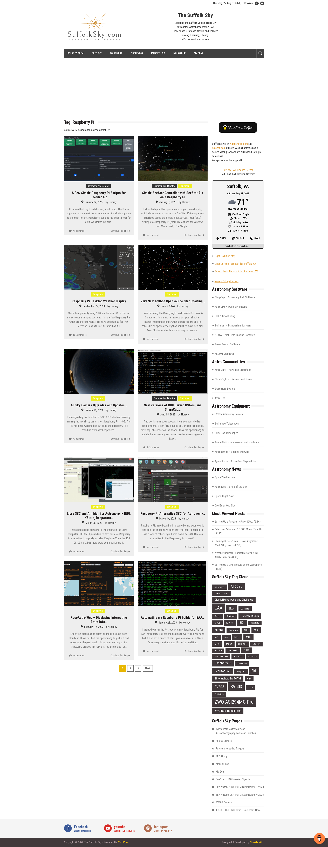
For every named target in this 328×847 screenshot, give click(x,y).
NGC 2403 (218, 651)
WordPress (123, 842)
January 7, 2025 (167, 202)
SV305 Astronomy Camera (229, 414)
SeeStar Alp (242, 663)
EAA (218, 608)
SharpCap (241, 671)
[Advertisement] (164, 91)
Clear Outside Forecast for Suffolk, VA (235, 263)
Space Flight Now (224, 496)
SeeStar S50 (222, 671)
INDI (242, 622)
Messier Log (158, 53)
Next (147, 668)
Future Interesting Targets (230, 748)
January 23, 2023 (168, 622)
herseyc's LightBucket (226, 281)
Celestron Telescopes (226, 433)
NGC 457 (242, 644)
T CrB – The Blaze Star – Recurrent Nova (238, 810)
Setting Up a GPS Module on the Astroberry (238, 564)
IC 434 (229, 622)
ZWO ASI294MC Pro (234, 702)
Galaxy (217, 616)
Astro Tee (220, 398)
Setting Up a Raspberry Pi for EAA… (234, 521)
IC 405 (217, 622)
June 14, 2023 (167, 414)
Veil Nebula (219, 694)
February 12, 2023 (94, 626)
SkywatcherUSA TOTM (228, 678)
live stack (233, 630)
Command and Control (98, 186)
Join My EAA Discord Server (238, 170)
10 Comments (80, 334)
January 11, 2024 (94, 410)
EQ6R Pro (245, 608)
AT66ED (236, 586)
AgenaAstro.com (239, 143)
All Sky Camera (224, 740)
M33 (256, 630)
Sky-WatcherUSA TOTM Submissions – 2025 (240, 794)
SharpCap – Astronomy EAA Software (235, 297)
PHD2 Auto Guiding (225, 316)
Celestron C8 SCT (221, 593)
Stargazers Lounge (225, 388)
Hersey (113, 202)
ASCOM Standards (224, 353)
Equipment (116, 53)
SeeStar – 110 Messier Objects (233, 779)
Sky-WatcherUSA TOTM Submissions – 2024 (240, 787)
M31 (246, 630)
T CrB (250, 687)
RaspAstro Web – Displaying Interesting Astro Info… (99, 619)
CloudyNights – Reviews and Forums (234, 379)
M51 (226, 637)
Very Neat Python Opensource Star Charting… (172, 301)
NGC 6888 (232, 650)
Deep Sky (97, 53)
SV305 (219, 687)
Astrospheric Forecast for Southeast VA (236, 271)
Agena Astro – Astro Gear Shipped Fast (236, 461)
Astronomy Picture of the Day (231, 486)
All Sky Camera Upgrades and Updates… (99, 405)
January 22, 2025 (94, 202)
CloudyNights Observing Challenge (234, 599)
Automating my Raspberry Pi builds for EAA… (172, 617)
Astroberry (219, 587)
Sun (249, 678)
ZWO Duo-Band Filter (228, 711)
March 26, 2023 (93, 522)
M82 (248, 637)
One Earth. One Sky (225, 505)
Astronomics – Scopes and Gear (232, 451)
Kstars (219, 630)
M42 (216, 637)
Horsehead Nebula (250, 616)
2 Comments (153, 447)
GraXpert (231, 616)
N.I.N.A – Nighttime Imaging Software (235, 335)
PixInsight (238, 656)
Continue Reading (119, 230)
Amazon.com (219, 148)
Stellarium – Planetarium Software (233, 325)
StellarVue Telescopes (227, 423)
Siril (254, 671)
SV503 (236, 686)
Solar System (75, 53)
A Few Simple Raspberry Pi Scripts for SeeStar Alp (99, 195)
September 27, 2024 (94, 306)
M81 (237, 637)
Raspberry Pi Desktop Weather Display (99, 301)
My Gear (198, 53)
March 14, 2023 (167, 518)
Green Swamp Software (227, 344)
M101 (217, 644)
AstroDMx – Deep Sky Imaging (231, 306)
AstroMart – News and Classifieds (233, 369)
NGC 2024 (256, 644)
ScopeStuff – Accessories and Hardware (237, 442)
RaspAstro (252, 656)
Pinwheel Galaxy (221, 656)
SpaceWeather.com (225, 477)
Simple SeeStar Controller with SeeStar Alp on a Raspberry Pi (172, 195)
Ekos (232, 608)
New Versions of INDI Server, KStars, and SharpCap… (173, 407)
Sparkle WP (256, 842)
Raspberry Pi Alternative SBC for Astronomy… (172, 513)
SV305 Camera (224, 802)
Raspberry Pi (223, 663)
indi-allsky (255, 623)
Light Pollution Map (225, 256)
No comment (79, 230)
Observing (137, 53)
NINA (246, 650)
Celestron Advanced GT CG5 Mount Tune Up (238, 529)
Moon (229, 643)
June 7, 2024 (168, 306)
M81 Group (179, 53)
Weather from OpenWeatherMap (238, 246)
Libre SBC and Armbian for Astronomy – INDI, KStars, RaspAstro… (99, 515)
